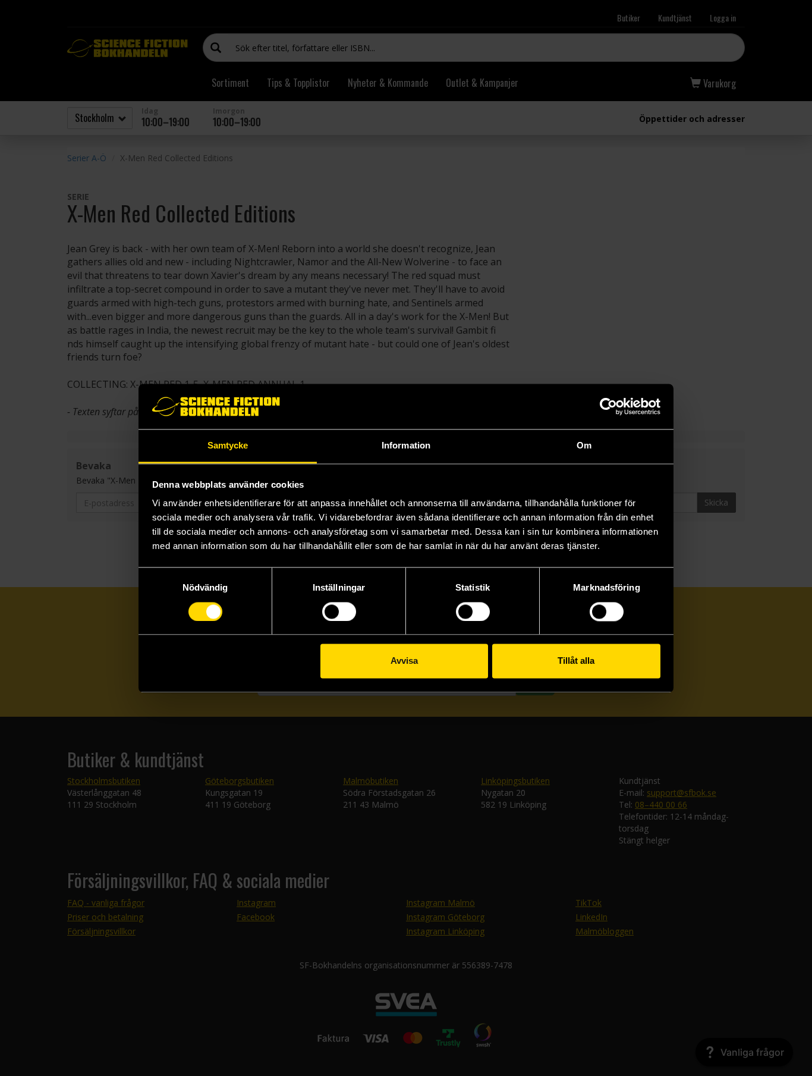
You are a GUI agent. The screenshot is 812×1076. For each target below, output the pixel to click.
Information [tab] (406, 446)
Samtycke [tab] (227, 446)
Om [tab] (584, 446)
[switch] (339, 611)
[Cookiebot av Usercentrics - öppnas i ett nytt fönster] (608, 406)
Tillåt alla (576, 661)
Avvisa (404, 661)
